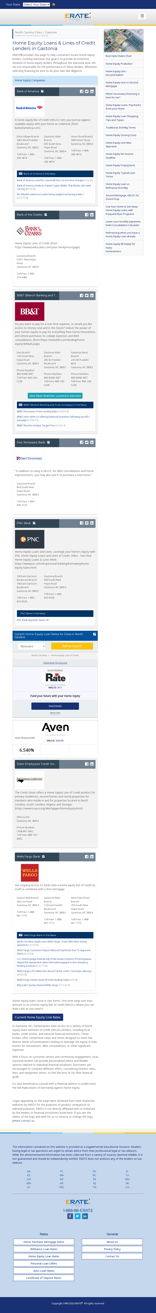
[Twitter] (86, 92)
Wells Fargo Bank (29, 856)
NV (61, 1179)
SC (28, 1187)
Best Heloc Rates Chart (119, 56)
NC (94, 1175)
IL (127, 1171)
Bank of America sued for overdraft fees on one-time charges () (55, 180)
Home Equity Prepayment (120, 165)
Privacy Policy (112, 1249)
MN (28, 1183)
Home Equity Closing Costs (121, 135)
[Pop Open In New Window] (94, 634)
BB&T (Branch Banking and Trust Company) (46, 295)
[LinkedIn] (92, 92)
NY (94, 1171)
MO (61, 1187)
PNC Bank (24, 523)
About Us (112, 1242)
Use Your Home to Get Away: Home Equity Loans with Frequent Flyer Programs (122, 210)
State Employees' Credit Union (37, 764)
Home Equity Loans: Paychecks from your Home (123, 106)
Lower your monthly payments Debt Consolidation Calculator (123, 223)
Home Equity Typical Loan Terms (120, 174)
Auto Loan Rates (43, 1270)
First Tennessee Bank (31, 442)
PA (94, 1179)
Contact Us (112, 1256)
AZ (28, 1175)
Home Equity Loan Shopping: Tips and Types (122, 117)
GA (29, 1171)
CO (127, 1187)
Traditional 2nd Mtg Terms (121, 127)
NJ (94, 1183)
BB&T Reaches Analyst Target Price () (41, 425)
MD (127, 1179)
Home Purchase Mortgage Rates (43, 1242)
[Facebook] (81, 92)
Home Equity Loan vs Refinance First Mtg (118, 185)
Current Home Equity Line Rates (38, 1017)
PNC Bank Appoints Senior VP (33, 620)
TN (94, 1187)
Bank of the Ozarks (30, 214)
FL (61, 1171)
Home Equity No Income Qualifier (119, 155)
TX (127, 1175)
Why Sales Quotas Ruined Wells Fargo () (43, 985)
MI (61, 1183)
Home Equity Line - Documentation (116, 73)
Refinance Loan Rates (43, 1249)
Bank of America (28, 91)
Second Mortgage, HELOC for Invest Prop (122, 197)
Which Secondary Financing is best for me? (123, 95)
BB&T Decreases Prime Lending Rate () (42, 411)
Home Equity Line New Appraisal (118, 144)
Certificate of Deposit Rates (43, 1278)
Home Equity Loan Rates (43, 1256)
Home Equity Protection (119, 63)
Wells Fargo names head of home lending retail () (47, 979)
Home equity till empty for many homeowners (120, 247)
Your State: (13, 4)
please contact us (23, 1120)
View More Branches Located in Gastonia (55, 395)
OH (29, 1179)
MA (62, 1175)
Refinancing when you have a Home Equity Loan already (123, 234)
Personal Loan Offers (44, 1263)
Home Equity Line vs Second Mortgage (122, 84)
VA (127, 1183)
